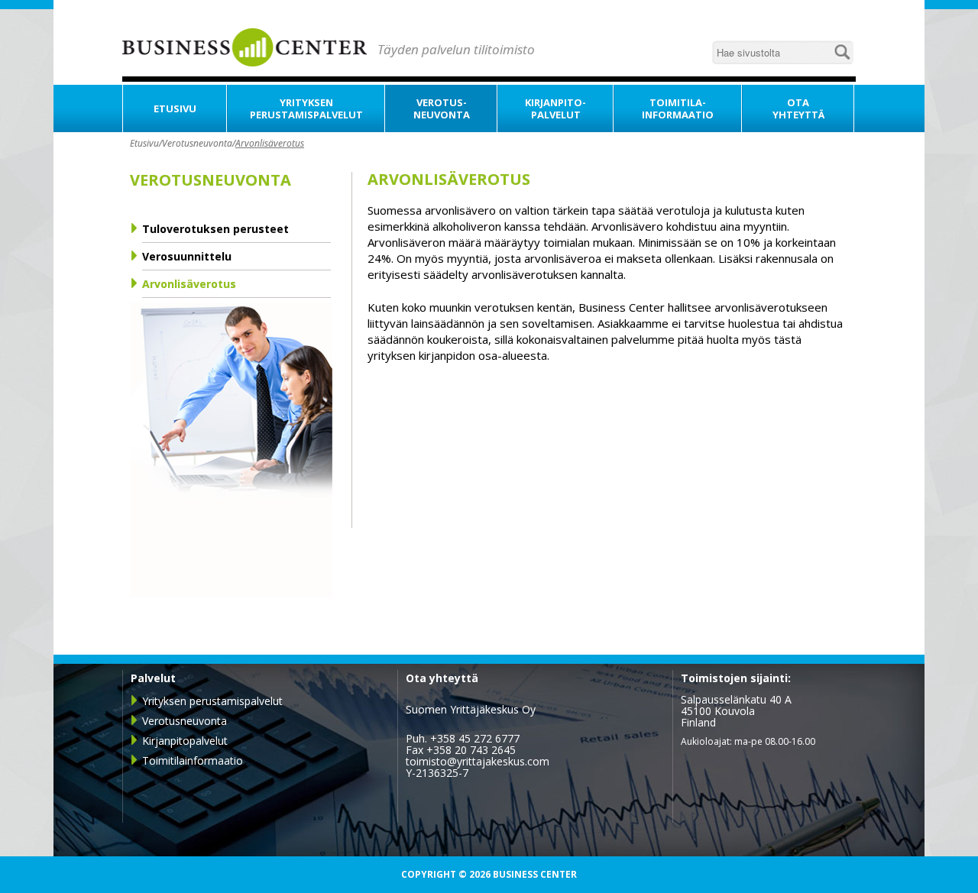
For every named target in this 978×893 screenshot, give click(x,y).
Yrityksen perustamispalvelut (212, 701)
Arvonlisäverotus (269, 143)
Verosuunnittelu (187, 256)
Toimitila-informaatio (678, 108)
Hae (842, 52)
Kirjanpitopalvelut (185, 740)
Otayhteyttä (798, 108)
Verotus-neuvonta (441, 108)
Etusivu (144, 143)
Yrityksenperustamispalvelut (306, 108)
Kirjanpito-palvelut (555, 108)
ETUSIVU (175, 108)
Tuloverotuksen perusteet (215, 229)
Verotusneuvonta (197, 143)
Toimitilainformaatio (192, 760)
